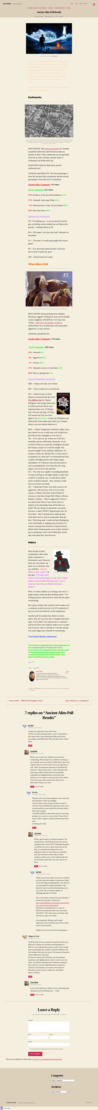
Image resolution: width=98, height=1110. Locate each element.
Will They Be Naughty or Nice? (48, 323)
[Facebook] (66, 673)
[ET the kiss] (49, 288)
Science (50, 7)
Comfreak (54, 56)
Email (51, 1034)
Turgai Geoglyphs (52, 149)
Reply (30, 745)
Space (68, 7)
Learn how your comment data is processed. (47, 1059)
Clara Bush (6, 3)
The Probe (32, 690)
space (59, 688)
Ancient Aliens (33, 7)
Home (71, 3)
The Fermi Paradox (64, 688)
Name (29, 1034)
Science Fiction (60, 7)
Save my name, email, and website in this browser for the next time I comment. (46, 1049)
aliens (31, 688)
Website (30, 1041)
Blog (76, 3)
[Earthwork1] (49, 121)
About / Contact (83, 3)
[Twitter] (68, 673)
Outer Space (43, 7)
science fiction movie (52, 688)
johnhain (66, 572)
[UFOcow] (49, 38)
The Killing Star (35, 400)
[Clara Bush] (32, 676)
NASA (42, 688)
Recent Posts (36, 668)
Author (30, 668)
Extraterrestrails (36, 688)
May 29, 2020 (50, 16)
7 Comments (60, 16)
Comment (30, 1020)
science (45, 688)
